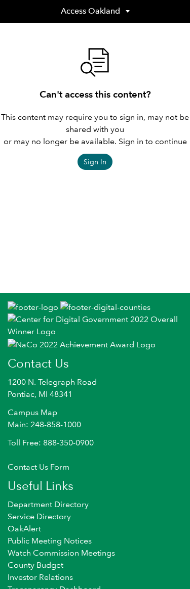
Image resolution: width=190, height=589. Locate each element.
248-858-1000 (55, 424)
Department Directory (48, 504)
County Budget (35, 565)
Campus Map (32, 412)
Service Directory (39, 516)
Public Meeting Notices (50, 541)
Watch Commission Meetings (61, 553)
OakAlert (24, 528)
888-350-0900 (68, 442)
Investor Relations (40, 577)
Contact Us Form (38, 467)
